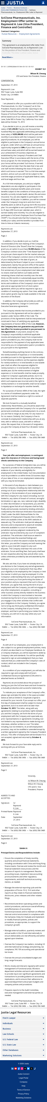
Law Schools (8, 1034)
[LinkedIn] (12, 1068)
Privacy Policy (23, 1094)
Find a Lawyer (9, 1018)
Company (23, 1082)
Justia (3, 8)
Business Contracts (20, 8)
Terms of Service (23, 1090)
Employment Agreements (29, 34)
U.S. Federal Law (10, 1039)
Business (7, 1028)
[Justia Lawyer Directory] (34, 1068)
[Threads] (25, 1068)
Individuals (8, 1023)
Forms (9, 8)
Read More (7, 57)
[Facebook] (18, 1068)
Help (23, 1086)
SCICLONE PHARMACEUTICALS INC (14, 10)
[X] (31, 1068)
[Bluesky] (28, 1068)
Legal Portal (23, 1078)
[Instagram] (22, 1068)
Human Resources (9, 34)
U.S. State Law (9, 1044)
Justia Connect (23, 1074)
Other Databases (10, 1050)
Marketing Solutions (12, 1055)
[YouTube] (15, 1068)
